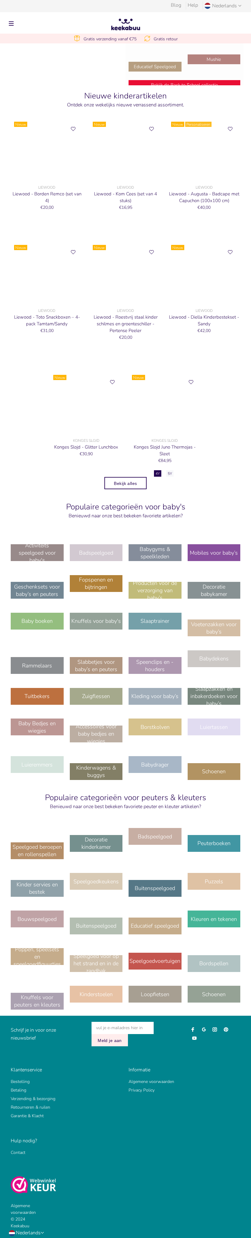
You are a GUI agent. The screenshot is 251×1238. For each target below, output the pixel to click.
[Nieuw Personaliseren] (204, 149)
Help (193, 5)
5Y (170, 473)
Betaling (18, 1090)
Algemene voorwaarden (151, 1082)
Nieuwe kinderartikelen (125, 96)
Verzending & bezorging (33, 1099)
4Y (157, 473)
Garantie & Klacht (27, 1116)
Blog (176, 5)
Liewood (46, 187)
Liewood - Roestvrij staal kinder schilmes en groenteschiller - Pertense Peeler (126, 324)
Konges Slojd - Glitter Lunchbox (86, 447)
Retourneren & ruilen (30, 1107)
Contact (18, 1152)
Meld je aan (110, 1040)
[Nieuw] (47, 149)
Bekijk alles (125, 483)
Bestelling (20, 1082)
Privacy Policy (142, 1090)
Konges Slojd (86, 440)
